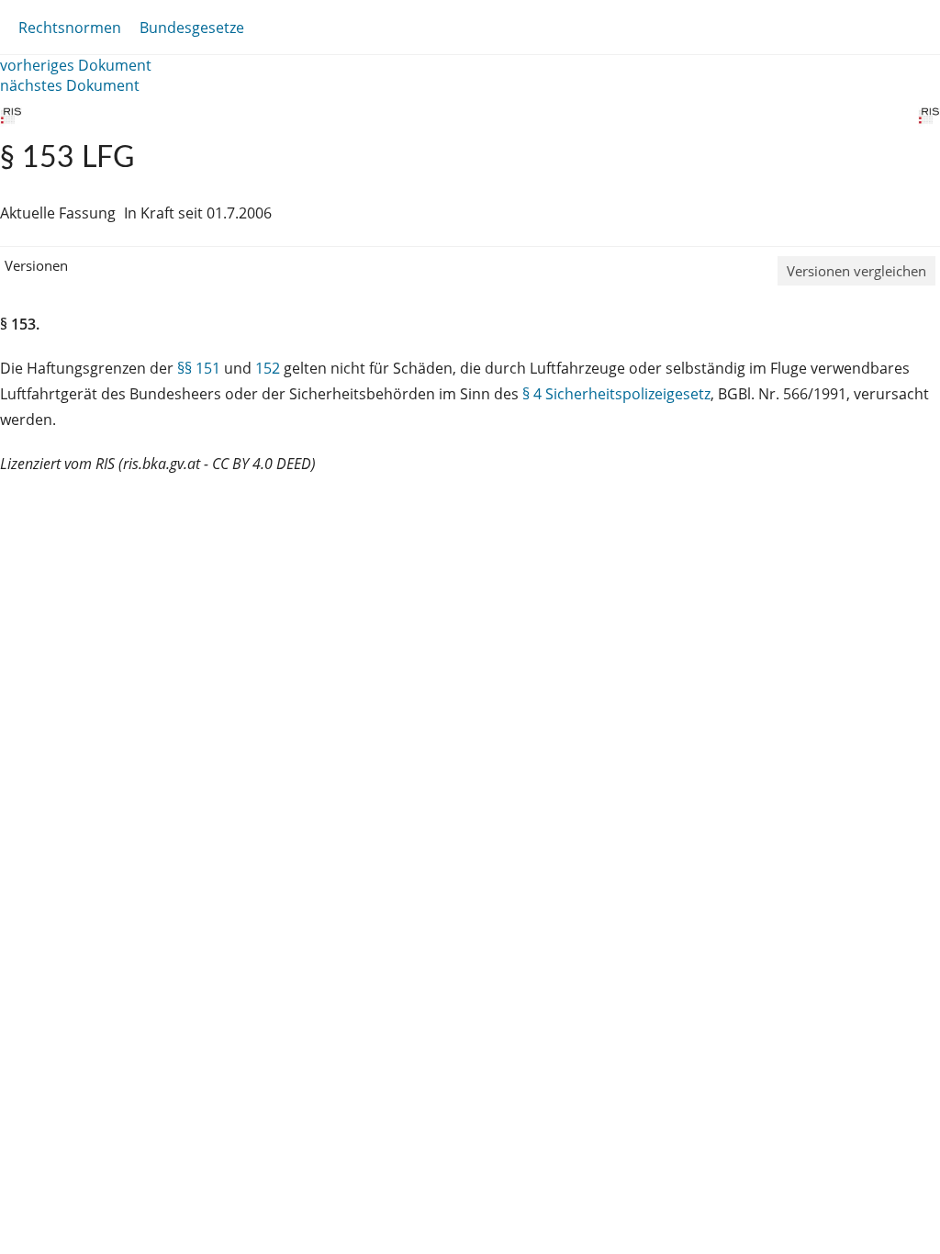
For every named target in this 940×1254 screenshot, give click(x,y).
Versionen (36, 265)
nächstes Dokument (70, 85)
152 (267, 368)
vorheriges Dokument (75, 65)
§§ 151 (198, 368)
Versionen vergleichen (856, 271)
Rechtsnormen (69, 27)
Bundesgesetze (192, 27)
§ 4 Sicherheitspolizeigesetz (616, 394)
